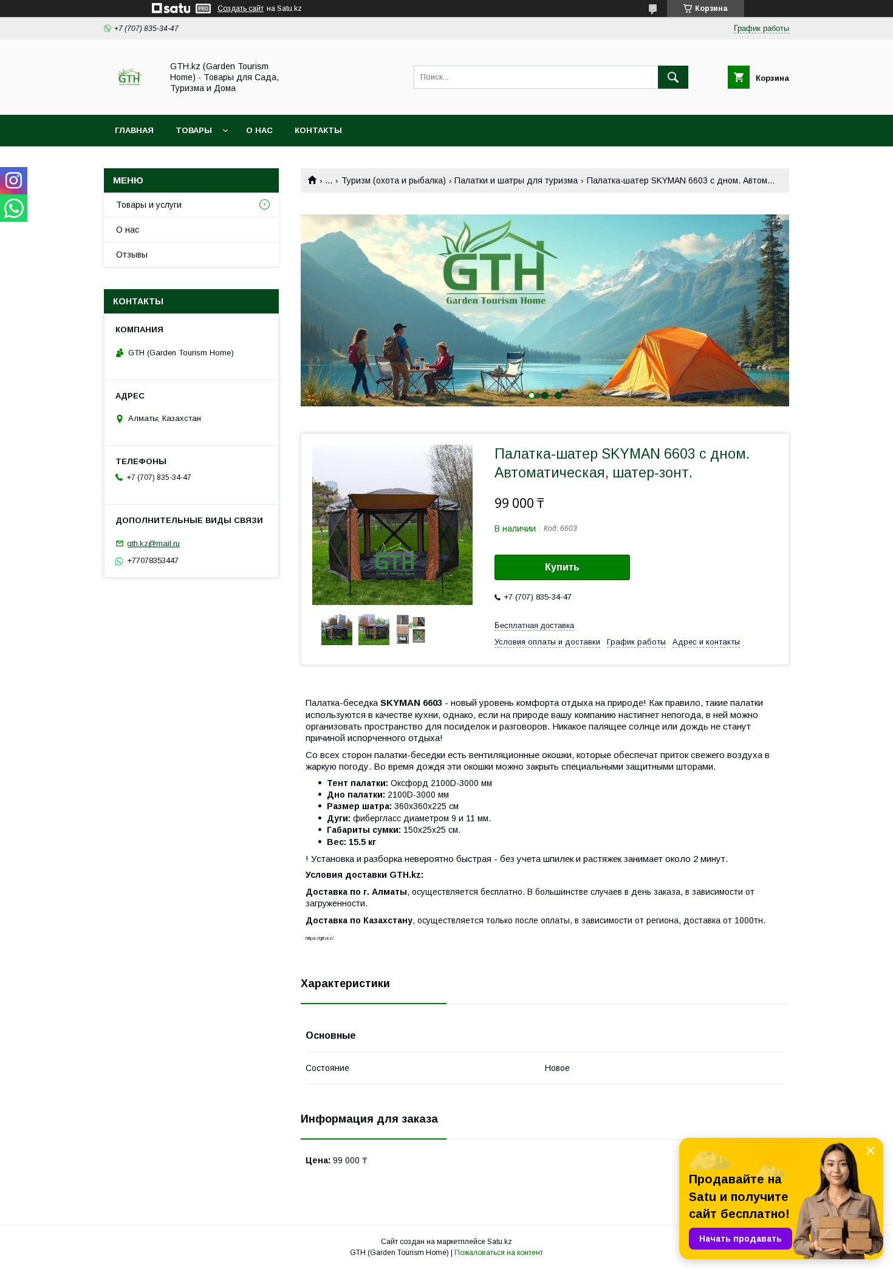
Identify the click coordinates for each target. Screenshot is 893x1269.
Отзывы (132, 254)
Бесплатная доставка (534, 625)
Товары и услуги (149, 205)
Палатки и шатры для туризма (516, 180)
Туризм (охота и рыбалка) (393, 180)
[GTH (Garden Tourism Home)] (130, 99)
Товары (194, 130)
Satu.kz (499, 1241)
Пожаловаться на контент (498, 1252)
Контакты (318, 130)
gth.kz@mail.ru (153, 543)
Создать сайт (240, 8)
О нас (259, 130)
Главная (134, 130)
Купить (562, 567)
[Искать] (673, 77)
